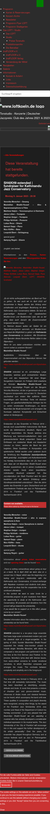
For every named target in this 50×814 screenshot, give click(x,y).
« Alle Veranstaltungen (14, 155)
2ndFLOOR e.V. (10, 51)
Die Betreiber (12, 47)
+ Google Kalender (14, 750)
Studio (9, 37)
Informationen (9, 72)
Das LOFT (11, 33)
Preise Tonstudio (17, 40)
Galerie (6, 68)
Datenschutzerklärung (16, 86)
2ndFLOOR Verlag (14, 58)
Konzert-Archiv (13, 15)
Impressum (11, 83)
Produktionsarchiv (14, 44)
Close (2, 809)
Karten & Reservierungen (18, 12)
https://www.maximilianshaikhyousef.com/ (20, 419)
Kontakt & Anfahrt (14, 76)
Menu (40, 3)
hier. (9, 261)
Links (8, 79)
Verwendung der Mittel (16, 61)
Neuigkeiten (8, 65)
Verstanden (6, 785)
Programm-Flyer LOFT (16, 23)
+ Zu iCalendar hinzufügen (17, 756)
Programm (8, 8)
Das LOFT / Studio (12, 30)
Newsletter (11, 19)
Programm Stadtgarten (17, 26)
